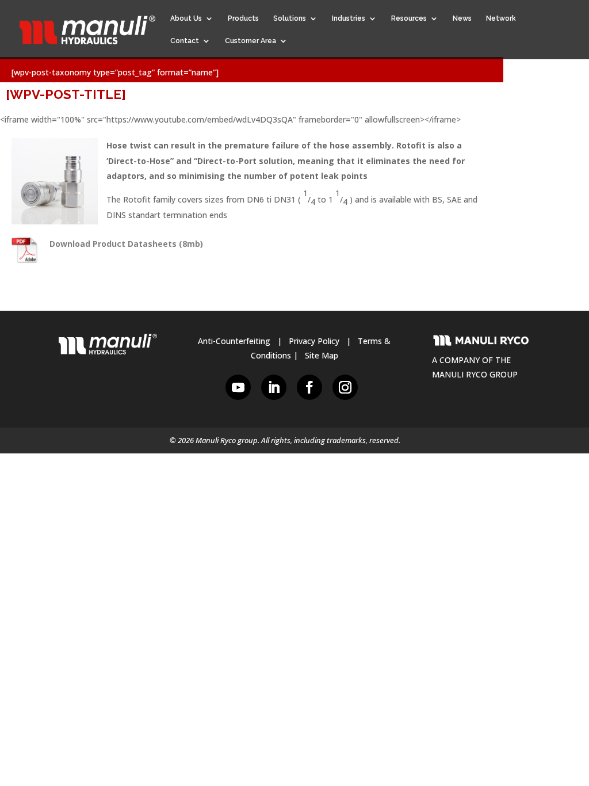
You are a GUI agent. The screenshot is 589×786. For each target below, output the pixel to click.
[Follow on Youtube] (238, 387)
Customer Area (250, 41)
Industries (348, 18)
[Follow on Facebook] (309, 387)
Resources (409, 18)
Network (501, 18)
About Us (186, 18)
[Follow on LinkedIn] (273, 387)
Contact (184, 41)
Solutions (289, 18)
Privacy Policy (314, 340)
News (462, 18)
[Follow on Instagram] (345, 387)
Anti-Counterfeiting (234, 340)
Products (243, 18)
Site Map (321, 355)
